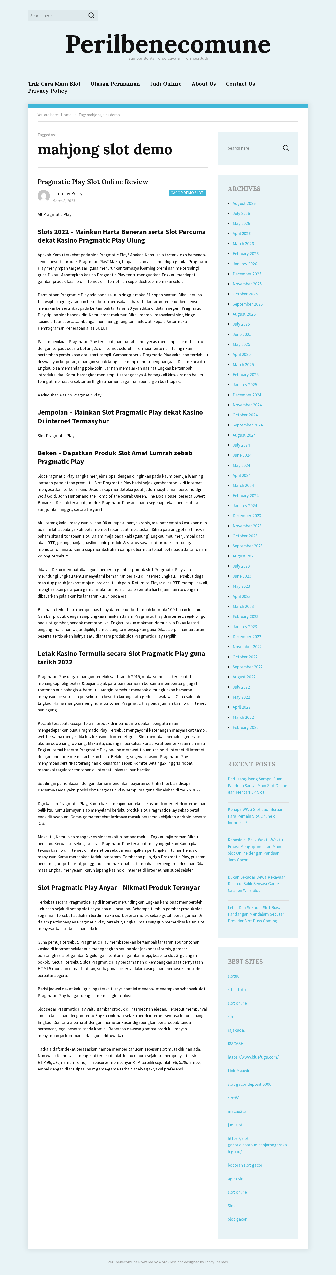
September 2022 (248, 667)
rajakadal (236, 1030)
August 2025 (244, 314)
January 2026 (245, 263)
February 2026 (246, 253)
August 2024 (244, 435)
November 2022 (247, 646)
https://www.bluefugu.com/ (253, 1057)
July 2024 (241, 445)
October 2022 (245, 656)
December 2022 (247, 636)
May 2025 (241, 344)
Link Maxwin (239, 1070)
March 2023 (243, 606)
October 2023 (245, 536)
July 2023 (241, 566)
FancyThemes (216, 1262)
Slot (231, 1205)
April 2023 (242, 596)
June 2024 (242, 455)
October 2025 (245, 294)
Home (66, 114)
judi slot (235, 1125)
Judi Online (166, 83)
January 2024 (245, 505)
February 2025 (246, 374)
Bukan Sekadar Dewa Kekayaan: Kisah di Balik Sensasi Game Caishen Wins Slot (257, 883)
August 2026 (244, 203)
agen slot (236, 1178)
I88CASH (236, 1043)
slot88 (233, 976)
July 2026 (241, 213)
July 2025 (241, 324)
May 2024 (241, 465)
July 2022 (241, 687)
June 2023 (242, 576)
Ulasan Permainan (115, 83)
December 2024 (247, 394)
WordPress (167, 1262)
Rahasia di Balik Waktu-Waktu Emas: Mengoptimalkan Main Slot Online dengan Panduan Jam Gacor (255, 850)
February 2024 (246, 495)
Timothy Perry (67, 193)
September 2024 (248, 425)
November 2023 (247, 525)
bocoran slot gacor (245, 1165)
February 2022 (246, 727)
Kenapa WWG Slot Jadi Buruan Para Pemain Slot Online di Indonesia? (255, 815)
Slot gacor (237, 1219)
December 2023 (247, 515)
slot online (237, 1003)
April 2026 (242, 233)
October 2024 (245, 415)
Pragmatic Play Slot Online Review (93, 182)
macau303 (237, 1111)
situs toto (237, 989)
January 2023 (245, 626)
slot (231, 1016)
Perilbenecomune (168, 43)
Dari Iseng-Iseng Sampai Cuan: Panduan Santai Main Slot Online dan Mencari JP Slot (257, 785)
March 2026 (243, 243)
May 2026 (241, 223)
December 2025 (247, 274)
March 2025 (243, 364)
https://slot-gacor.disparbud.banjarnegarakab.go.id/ (257, 1144)
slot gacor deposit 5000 (249, 1084)
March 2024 (243, 485)
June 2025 (242, 334)
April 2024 (242, 475)
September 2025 (248, 304)
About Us (203, 83)
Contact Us (240, 83)
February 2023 (246, 616)
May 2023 (241, 586)
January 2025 (245, 384)
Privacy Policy (48, 90)
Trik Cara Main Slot (54, 83)
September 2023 (248, 546)
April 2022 (242, 707)
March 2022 (243, 717)
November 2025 (247, 284)
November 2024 (247, 405)
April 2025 (242, 354)
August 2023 (244, 556)
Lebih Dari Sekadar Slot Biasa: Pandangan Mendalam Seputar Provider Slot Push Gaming (256, 914)
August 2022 (244, 677)
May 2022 (241, 697)
